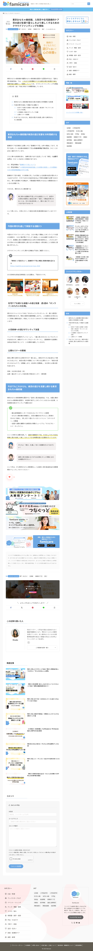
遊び (43, 29)
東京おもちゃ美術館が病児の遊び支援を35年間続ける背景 (33, 102)
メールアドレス (13, 819)
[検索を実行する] (88, 3)
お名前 (11, 811)
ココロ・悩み (73, 51)
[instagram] (74, 923)
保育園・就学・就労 (75, 55)
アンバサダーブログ (75, 40)
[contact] (79, 923)
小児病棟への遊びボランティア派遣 (27, 112)
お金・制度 (72, 36)
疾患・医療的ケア (74, 70)
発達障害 (69, 137)
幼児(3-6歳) (70, 134)
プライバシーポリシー (17, 945)
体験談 (85, 137)
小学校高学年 (70, 131)
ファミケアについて (75, 917)
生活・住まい (73, 67)
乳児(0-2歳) (79, 131)
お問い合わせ (35, 945)
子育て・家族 (73, 63)
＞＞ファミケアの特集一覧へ (74, 112)
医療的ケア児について (27, 164)
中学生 (77, 134)
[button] (11, 69)
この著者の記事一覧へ (42, 648)
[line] (77, 923)
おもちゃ (24, 29)
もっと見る (77, 303)
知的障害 (69, 146)
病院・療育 (72, 74)
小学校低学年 (76, 128)
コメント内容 (13, 826)
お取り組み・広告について (48, 945)
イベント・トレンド (13, 29)
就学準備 (69, 140)
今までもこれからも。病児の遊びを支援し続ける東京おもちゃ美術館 (78, 341)
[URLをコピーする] (54, 69)
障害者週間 (78, 143)
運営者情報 (78, 945)
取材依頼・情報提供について (66, 945)
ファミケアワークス (56, 9)
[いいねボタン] (9, 477)
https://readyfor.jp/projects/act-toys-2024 (25, 266)
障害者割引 (70, 143)
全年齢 (29, 29)
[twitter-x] (28, 642)
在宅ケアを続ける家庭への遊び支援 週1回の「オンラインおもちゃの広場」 (79, 328)
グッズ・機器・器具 (75, 48)
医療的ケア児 (37, 29)
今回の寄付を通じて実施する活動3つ (26, 105)
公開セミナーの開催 (23, 114)
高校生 (83, 134)
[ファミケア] (16, 3)
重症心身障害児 (78, 140)
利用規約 (27, 945)
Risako (15, 640)
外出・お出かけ (73, 59)
